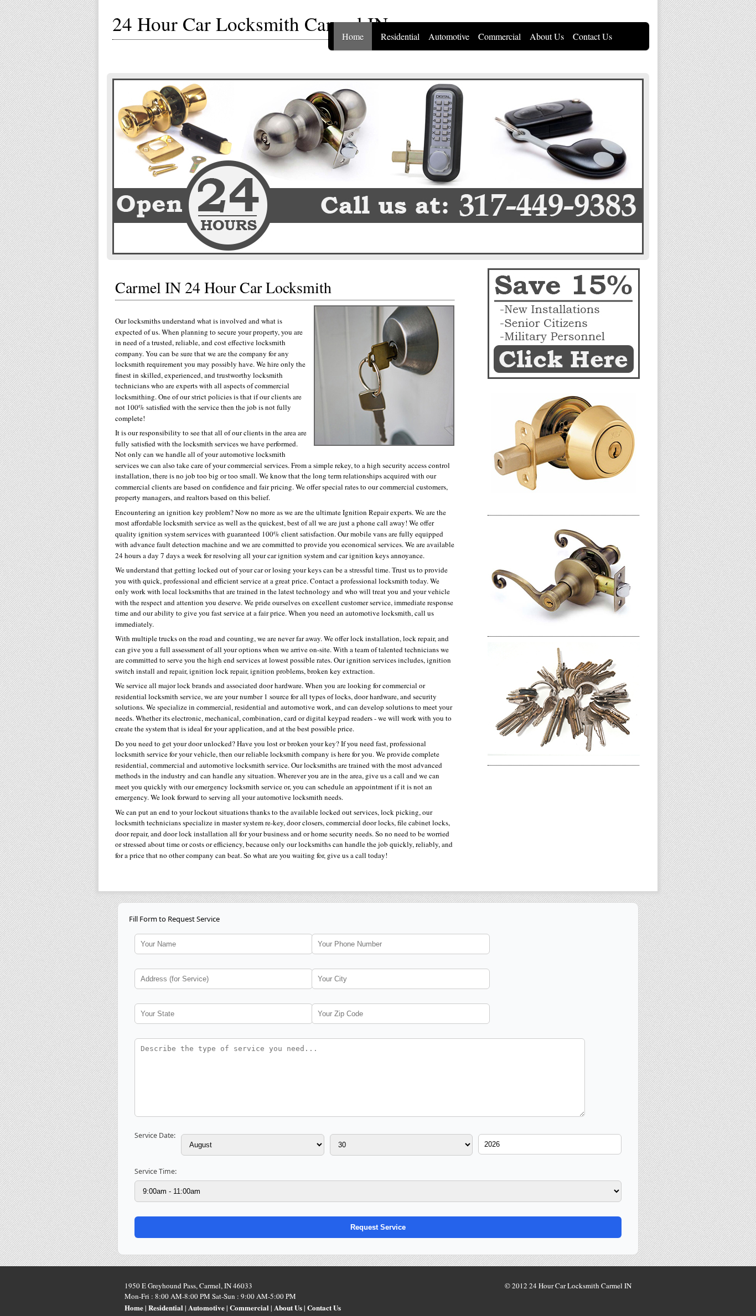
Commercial (499, 36)
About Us (547, 36)
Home (353, 36)
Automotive (448, 36)
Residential (400, 36)
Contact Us (592, 36)
